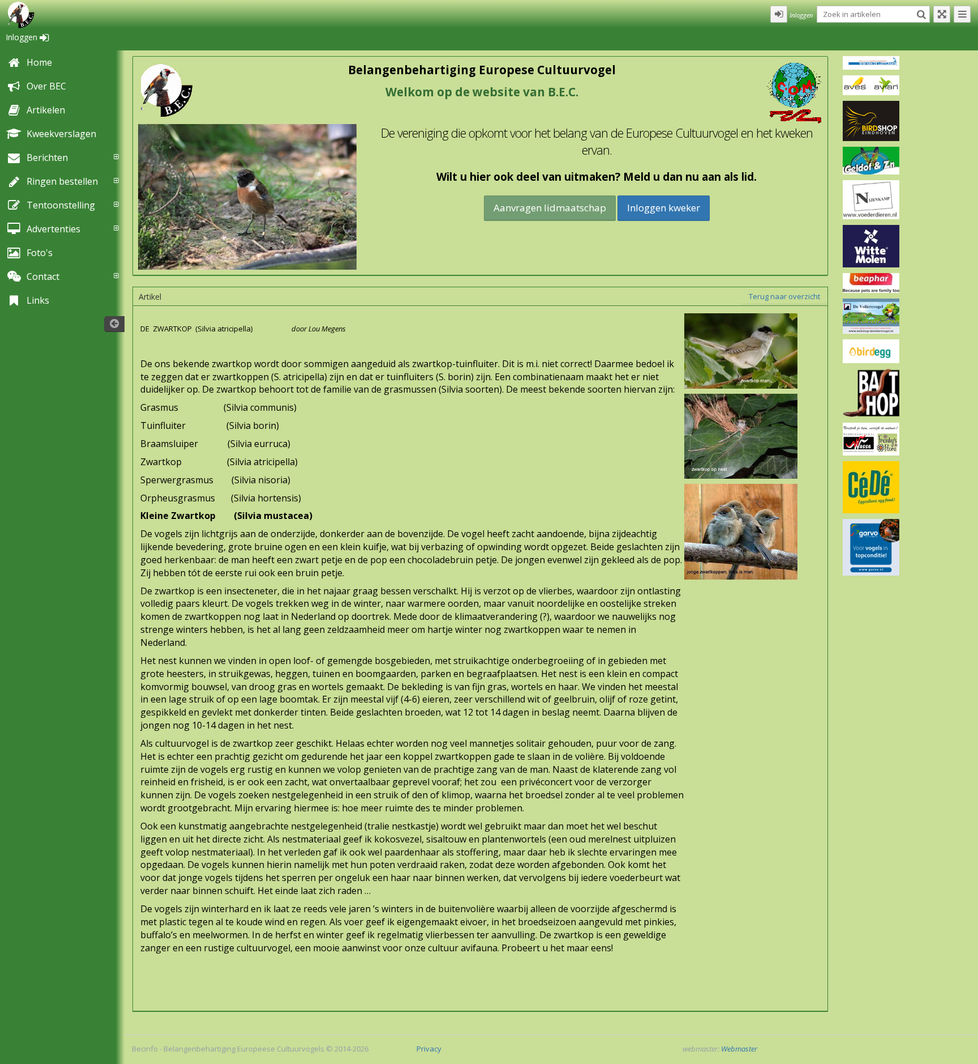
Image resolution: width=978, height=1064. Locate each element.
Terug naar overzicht (784, 296)
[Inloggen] (778, 14)
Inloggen (23, 37)
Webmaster (739, 1049)
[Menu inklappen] (962, 14)
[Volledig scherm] (941, 14)
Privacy (429, 1049)
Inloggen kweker (663, 207)
